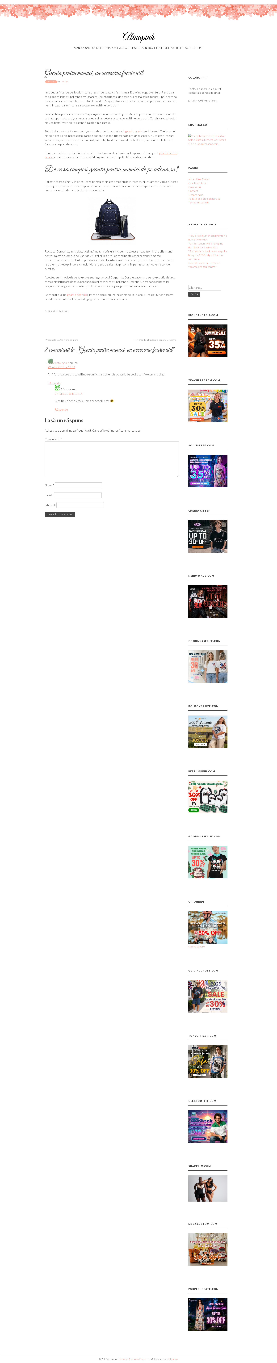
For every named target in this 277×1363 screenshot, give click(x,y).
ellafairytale (61, 363)
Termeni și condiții (198, 202)
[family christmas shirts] (207, 812)
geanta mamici (134, 131)
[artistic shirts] (207, 486)
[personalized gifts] (207, 1264)
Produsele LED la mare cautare (61, 339)
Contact (193, 190)
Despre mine (195, 194)
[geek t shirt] (207, 1141)
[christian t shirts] (207, 1011)
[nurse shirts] (207, 681)
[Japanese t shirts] (207, 1076)
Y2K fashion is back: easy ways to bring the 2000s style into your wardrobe (207, 255)
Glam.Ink (173, 1359)
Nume (49, 485)
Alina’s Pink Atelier (199, 179)
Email (49, 495)
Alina (65, 82)
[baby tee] (207, 551)
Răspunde (54, 383)
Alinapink (138, 37)
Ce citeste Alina (197, 183)
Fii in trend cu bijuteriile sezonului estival (155, 339)
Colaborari (194, 186)
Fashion (64, 311)
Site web (50, 505)
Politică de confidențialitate (204, 198)
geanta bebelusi (77, 294)
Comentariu (53, 439)
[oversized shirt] (207, 747)
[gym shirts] (207, 356)
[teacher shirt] (207, 421)
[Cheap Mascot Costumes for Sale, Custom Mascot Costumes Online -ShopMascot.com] (207, 143)
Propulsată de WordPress (132, 1359)
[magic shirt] (207, 1329)
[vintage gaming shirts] (207, 616)
